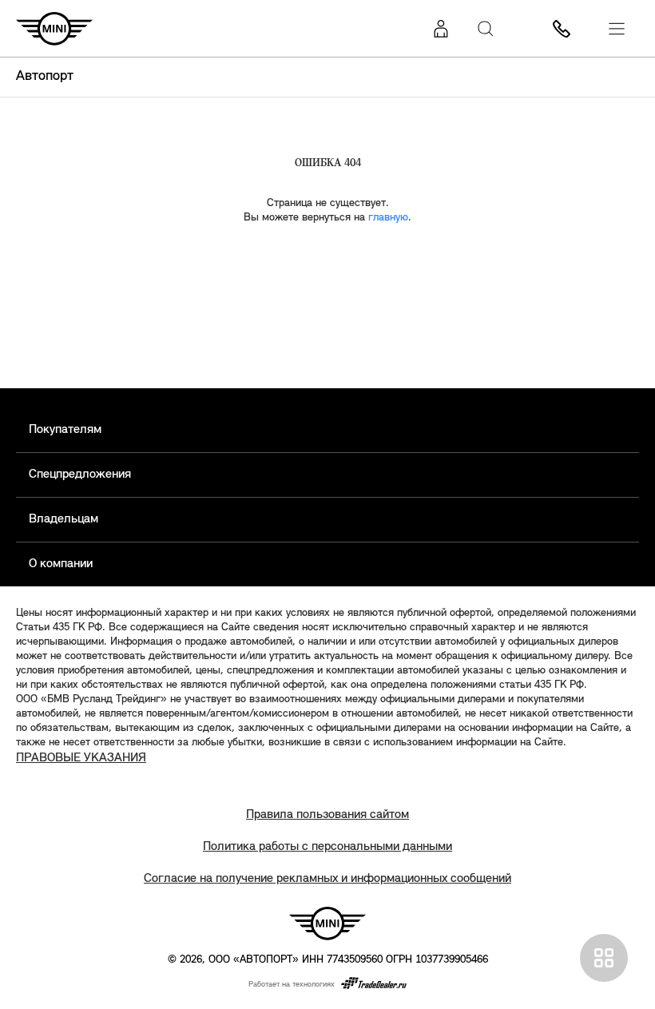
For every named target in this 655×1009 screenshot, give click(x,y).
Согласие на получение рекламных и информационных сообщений (327, 878)
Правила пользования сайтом (327, 814)
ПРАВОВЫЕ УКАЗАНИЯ (81, 758)
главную (388, 218)
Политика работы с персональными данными (327, 846)
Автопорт (44, 77)
